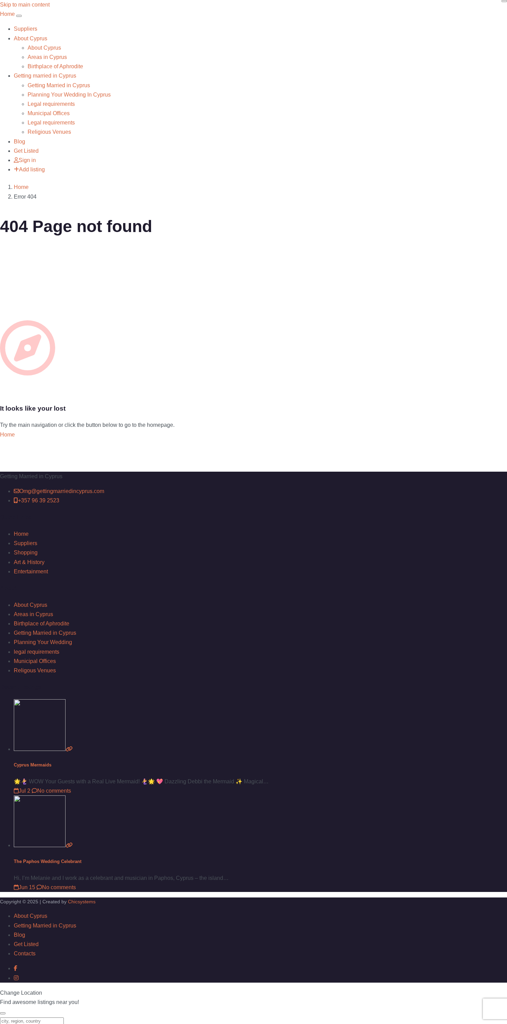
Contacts (25, 953)
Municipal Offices (49, 113)
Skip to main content (25, 5)
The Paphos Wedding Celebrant (47, 861)
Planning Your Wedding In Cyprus (69, 95)
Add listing (32, 169)
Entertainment (31, 571)
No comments (54, 791)
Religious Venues (49, 132)
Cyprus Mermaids (32, 764)
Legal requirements (51, 104)
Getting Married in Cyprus (59, 85)
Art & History (29, 562)
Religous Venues (35, 670)
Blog (19, 141)
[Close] (504, 1)
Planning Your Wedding (43, 642)
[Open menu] (19, 16)
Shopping (26, 552)
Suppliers (25, 29)
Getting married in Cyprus (45, 76)
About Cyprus (30, 38)
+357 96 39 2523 (38, 500)
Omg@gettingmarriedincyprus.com (61, 491)
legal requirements (36, 652)
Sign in (27, 160)
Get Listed (26, 151)
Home (21, 187)
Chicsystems (82, 901)
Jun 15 (27, 887)
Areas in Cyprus (47, 57)
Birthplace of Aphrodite (55, 66)
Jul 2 (24, 791)
